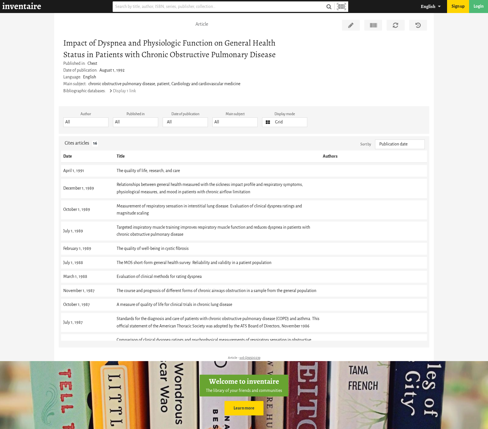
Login (478, 6)
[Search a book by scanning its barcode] (341, 6)
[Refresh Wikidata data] (395, 25)
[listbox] (85, 122)
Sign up (458, 6)
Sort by (365, 144)
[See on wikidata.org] (373, 25)
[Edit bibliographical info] (351, 25)
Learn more (244, 408)
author (85, 113)
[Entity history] (418, 25)
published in (136, 113)
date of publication (185, 113)
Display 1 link (124, 91)
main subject (235, 113)
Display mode (284, 113)
